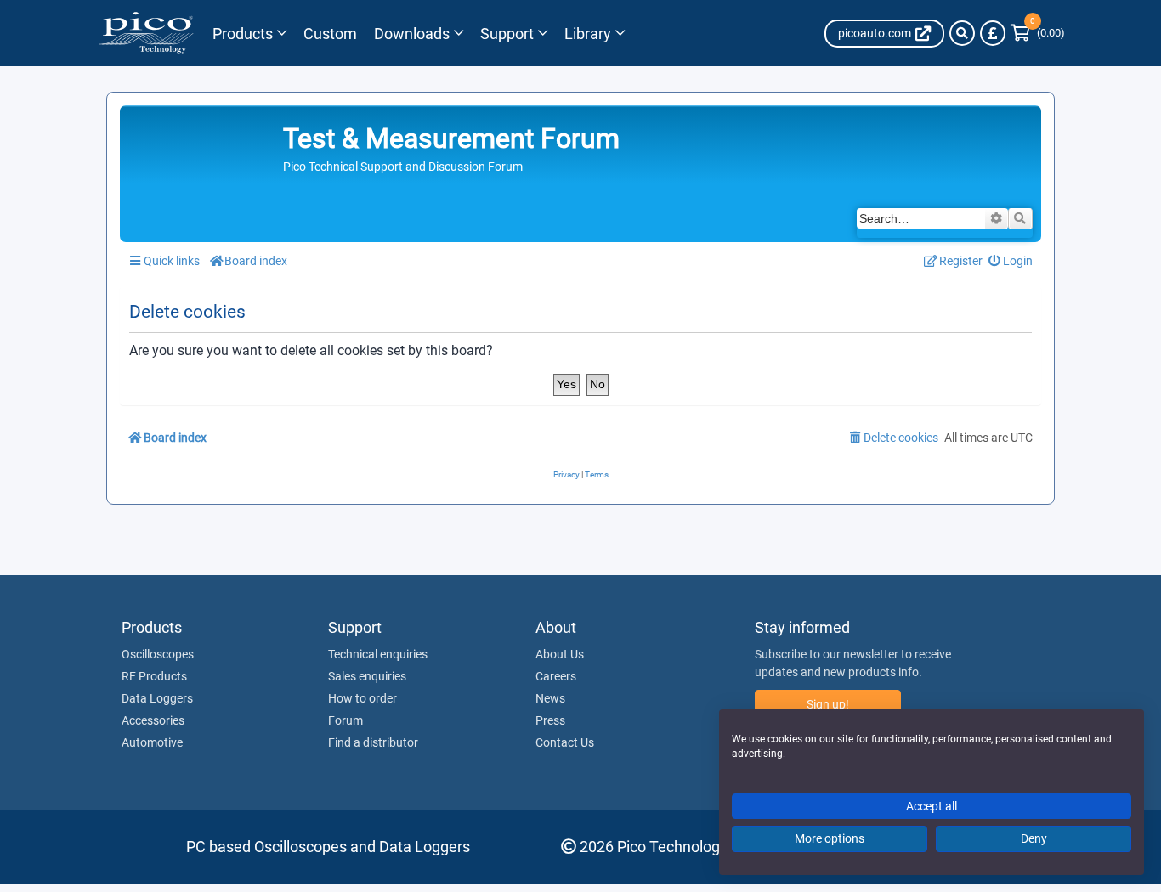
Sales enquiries (367, 676)
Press (550, 720)
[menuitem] (1011, 261)
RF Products (154, 676)
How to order (362, 698)
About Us (559, 654)
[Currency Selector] (992, 33)
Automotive (152, 742)
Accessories (153, 720)
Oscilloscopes (158, 654)
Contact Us (564, 742)
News (550, 698)
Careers (555, 676)
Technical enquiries (378, 654)
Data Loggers (157, 698)
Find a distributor (373, 742)
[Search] (962, 33)
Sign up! (828, 704)
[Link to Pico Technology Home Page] (145, 33)
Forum (345, 720)
